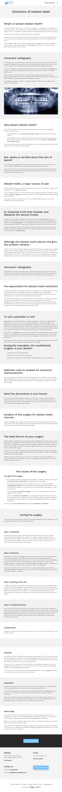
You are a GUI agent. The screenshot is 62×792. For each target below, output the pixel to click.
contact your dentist (35, 727)
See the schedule (38, 758)
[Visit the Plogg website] (32, 787)
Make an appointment (31, 741)
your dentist (48, 670)
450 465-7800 (51, 2)
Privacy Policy (47, 784)
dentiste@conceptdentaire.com (18, 772)
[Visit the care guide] (39, 787)
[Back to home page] (9, 2)
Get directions (8, 760)
